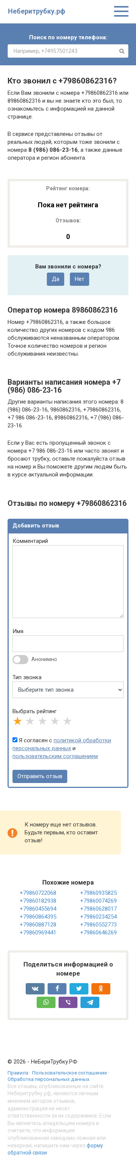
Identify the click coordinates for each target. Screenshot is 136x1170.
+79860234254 (98, 916)
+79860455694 (38, 908)
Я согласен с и (61, 748)
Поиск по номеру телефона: (68, 37)
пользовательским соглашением (55, 756)
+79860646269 (98, 932)
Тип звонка (27, 677)
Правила (18, 1073)
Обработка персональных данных (49, 1079)
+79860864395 (38, 916)
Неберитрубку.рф (36, 11)
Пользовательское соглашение (69, 1073)
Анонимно (44, 659)
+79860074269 (98, 900)
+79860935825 (98, 892)
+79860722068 (38, 892)
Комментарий (30, 541)
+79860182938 (38, 900)
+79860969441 (38, 932)
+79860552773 (98, 924)
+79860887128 (38, 924)
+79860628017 (98, 908)
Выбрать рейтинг (34, 711)
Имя (17, 631)
